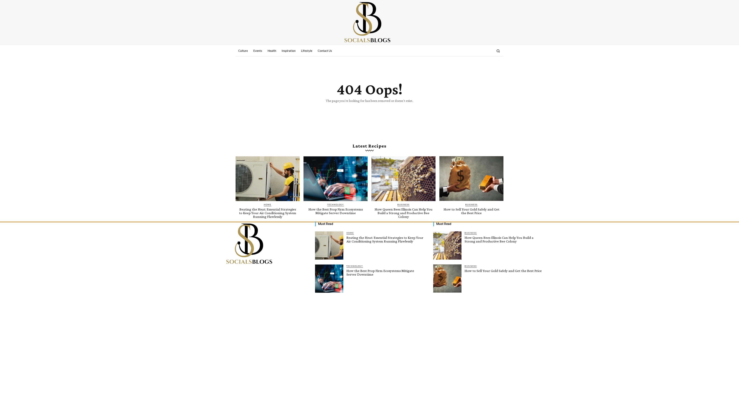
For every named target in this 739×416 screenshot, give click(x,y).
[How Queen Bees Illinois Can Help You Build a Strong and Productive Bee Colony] (403, 178)
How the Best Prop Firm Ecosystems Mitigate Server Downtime (335, 211)
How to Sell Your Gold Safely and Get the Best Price (471, 211)
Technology (335, 204)
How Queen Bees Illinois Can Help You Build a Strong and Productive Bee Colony (403, 213)
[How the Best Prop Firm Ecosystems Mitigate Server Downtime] (335, 178)
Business (403, 204)
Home (267, 204)
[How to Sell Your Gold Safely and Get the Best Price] (471, 178)
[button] (498, 50)
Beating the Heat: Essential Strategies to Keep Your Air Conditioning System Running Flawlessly (267, 213)
